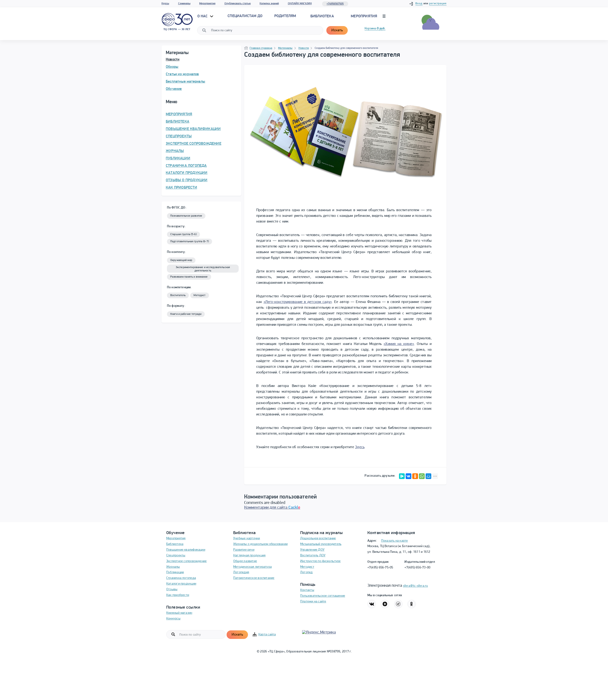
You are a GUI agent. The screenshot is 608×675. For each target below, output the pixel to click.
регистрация (437, 3)
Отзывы (171, 589)
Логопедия (241, 572)
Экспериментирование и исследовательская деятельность (203, 269)
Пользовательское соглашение (322, 596)
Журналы (173, 567)
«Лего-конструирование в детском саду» (298, 302)
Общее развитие (245, 561)
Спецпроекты (175, 555)
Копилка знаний (269, 3)
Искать (337, 30)
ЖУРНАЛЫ (175, 151)
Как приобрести (177, 595)
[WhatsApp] (422, 476)
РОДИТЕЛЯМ (285, 16)
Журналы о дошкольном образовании (260, 544)
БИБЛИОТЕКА (177, 122)
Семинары (184, 3)
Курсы (165, 3)
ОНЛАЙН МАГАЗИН (300, 3)
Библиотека (322, 16)
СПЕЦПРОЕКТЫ (179, 136)
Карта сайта (267, 634)
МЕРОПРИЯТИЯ (179, 114)
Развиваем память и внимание (189, 276)
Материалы (285, 48)
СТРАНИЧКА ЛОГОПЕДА (186, 166)
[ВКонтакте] (408, 476)
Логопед (306, 572)
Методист (199, 295)
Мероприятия (207, 3)
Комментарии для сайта (272, 508)
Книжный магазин (179, 613)
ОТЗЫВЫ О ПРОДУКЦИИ (187, 180)
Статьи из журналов (182, 74)
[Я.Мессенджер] (402, 476)
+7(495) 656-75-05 (380, 567)
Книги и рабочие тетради (185, 314)
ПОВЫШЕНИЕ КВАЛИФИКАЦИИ (193, 129)
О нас (203, 16)
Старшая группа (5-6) (183, 234)
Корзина (375, 28)
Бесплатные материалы (185, 82)
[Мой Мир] (428, 476)
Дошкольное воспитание (318, 538)
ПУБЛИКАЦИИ (178, 158)
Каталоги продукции (181, 584)
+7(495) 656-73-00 (417, 567)
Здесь (360, 447)
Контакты (307, 590)
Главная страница (261, 48)
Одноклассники (411, 604)
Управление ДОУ (312, 550)
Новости (172, 59)
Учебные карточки (246, 538)
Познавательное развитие (186, 215)
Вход (419, 3)
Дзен (385, 604)
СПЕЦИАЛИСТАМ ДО (245, 16)
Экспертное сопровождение (186, 561)
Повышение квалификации (185, 550)
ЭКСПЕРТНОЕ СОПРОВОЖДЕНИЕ (193, 144)
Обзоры (172, 67)
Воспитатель (177, 295)
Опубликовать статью (237, 3)
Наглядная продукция (249, 555)
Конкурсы (173, 618)
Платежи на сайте (313, 601)
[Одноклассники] (415, 476)
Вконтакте (371, 604)
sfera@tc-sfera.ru (415, 586)
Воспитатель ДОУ (312, 555)
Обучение (174, 89)
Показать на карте (394, 541)
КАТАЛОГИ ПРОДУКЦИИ (187, 173)
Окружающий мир (181, 260)
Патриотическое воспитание (254, 578)
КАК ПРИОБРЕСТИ (181, 188)
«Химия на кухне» (399, 344)
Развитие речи (243, 550)
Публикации (175, 572)
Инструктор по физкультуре (320, 561)
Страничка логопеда (181, 578)
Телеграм (398, 604)
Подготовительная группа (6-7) (189, 241)
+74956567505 (335, 3)
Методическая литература (252, 567)
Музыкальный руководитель (320, 544)
